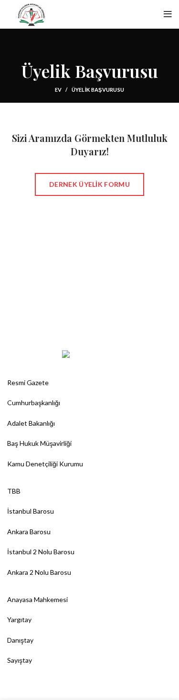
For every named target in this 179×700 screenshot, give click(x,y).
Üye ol (132, 14)
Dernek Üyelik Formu (89, 184)
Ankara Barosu (29, 532)
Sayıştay (19, 660)
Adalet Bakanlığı (31, 423)
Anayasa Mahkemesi (37, 599)
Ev (58, 89)
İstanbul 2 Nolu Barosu (40, 552)
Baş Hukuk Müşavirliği (39, 443)
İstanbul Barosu (30, 511)
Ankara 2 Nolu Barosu (39, 572)
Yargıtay (19, 619)
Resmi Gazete (28, 382)
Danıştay (20, 640)
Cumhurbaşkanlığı (33, 402)
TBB (14, 491)
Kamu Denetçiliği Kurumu (45, 464)
